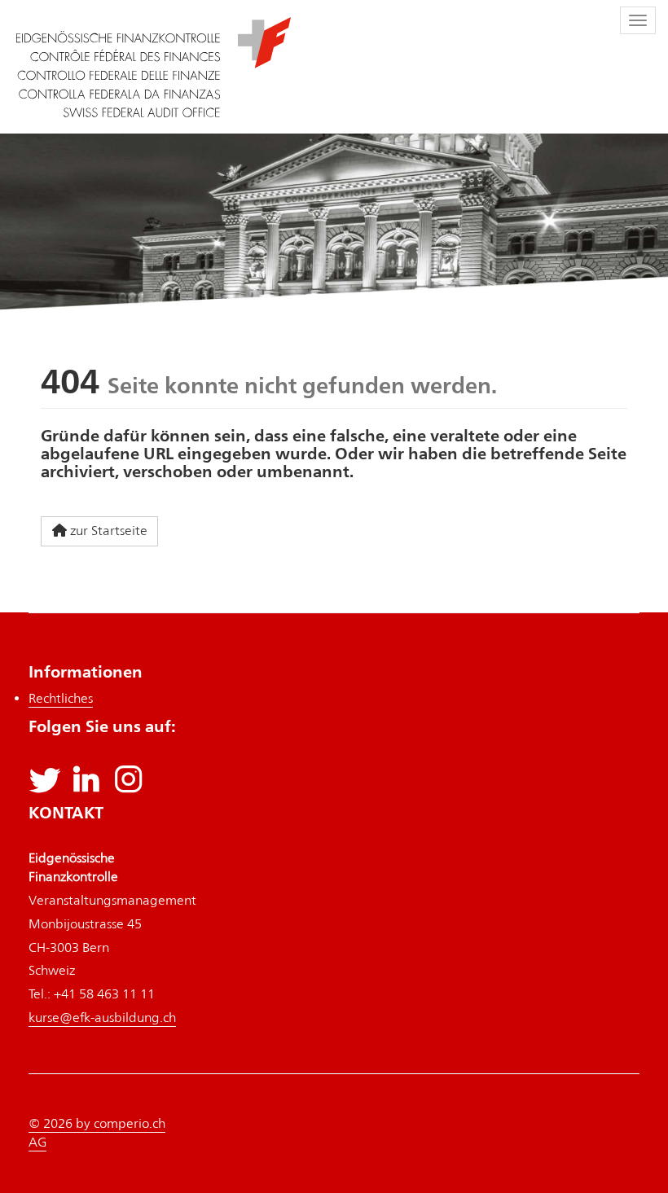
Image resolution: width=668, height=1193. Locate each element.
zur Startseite (108, 530)
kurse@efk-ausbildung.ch (102, 1017)
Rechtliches (61, 698)
